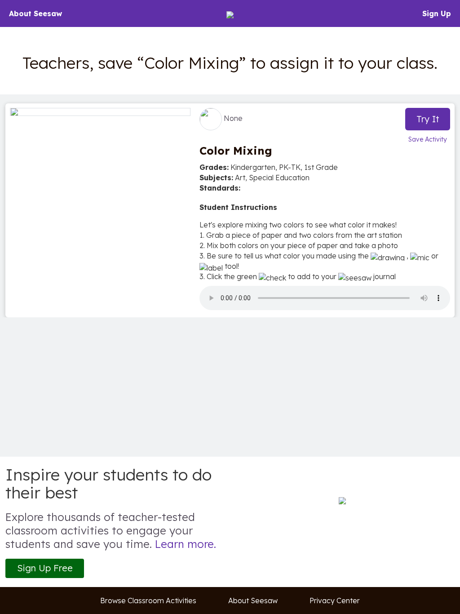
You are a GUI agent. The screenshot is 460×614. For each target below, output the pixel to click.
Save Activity (427, 139)
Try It (427, 119)
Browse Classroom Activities (148, 600)
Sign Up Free (45, 568)
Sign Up (436, 13)
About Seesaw (35, 13)
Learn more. (185, 544)
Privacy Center (335, 600)
